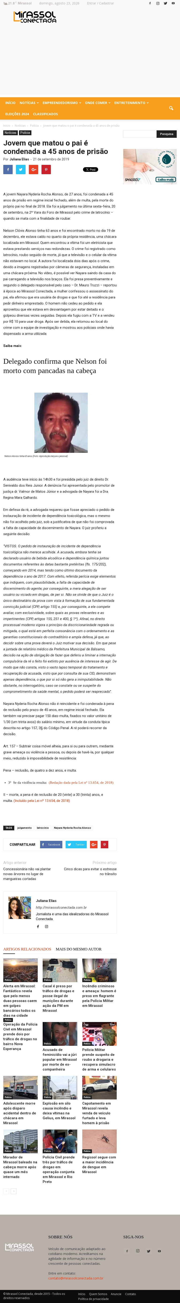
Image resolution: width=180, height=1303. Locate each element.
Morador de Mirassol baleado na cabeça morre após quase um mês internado (20, 1167)
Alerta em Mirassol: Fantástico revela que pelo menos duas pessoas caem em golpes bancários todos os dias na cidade (20, 1001)
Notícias (27, 102)
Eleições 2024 (17, 114)
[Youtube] (173, 3)
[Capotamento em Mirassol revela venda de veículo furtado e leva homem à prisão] (99, 1087)
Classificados (45, 114)
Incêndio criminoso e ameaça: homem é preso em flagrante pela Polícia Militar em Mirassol (99, 996)
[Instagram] (157, 3)
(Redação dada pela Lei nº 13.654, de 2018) (81, 782)
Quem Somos (98, 1294)
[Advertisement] (90, 62)
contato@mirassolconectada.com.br (75, 1278)
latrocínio (43, 827)
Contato (130, 1294)
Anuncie (116, 1294)
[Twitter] (165, 3)
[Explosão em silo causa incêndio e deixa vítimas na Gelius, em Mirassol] (60, 1087)
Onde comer (96, 102)
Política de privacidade (93, 1299)
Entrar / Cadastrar (100, 3)
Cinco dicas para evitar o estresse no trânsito (90, 871)
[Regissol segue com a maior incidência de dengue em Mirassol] (99, 1141)
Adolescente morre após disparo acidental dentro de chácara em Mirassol (19, 1113)
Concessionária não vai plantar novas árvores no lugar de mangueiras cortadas (27, 874)
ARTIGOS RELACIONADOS (27, 949)
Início (10, 102)
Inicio (6, 126)
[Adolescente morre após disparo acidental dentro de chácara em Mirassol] (20, 1087)
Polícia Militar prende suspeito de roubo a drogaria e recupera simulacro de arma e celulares (99, 1059)
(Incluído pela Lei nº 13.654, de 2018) (42, 801)
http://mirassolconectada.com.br (61, 907)
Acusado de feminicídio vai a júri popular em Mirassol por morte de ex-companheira (60, 1059)
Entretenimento (129, 102)
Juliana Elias (19, 159)
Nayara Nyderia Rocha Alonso (72, 827)
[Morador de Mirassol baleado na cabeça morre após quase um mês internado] (20, 1141)
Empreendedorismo (60, 102)
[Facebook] (150, 3)
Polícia (25, 133)
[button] (171, 108)
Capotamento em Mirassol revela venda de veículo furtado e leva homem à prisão (96, 1113)
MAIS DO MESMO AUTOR (78, 949)
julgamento (24, 827)
